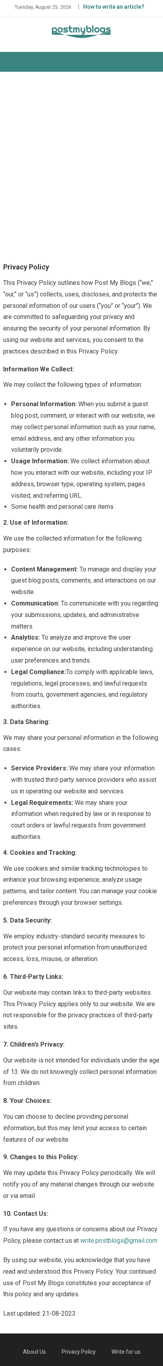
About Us (34, 1352)
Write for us (126, 1352)
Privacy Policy (79, 1352)
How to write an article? (113, 7)
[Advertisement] (81, 165)
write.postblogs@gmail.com (118, 1240)
